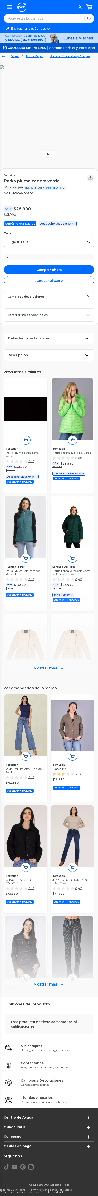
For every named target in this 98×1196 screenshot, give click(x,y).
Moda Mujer (34, 56)
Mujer (15, 56)
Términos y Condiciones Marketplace (51, 1190)
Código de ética (37, 1192)
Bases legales (57, 1192)
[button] (49, 28)
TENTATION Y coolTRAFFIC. (44, 187)
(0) (33, 461)
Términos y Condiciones (13, 1190)
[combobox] (49, 242)
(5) (79, 774)
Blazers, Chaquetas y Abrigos (70, 56)
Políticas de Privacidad (12, 1192)
